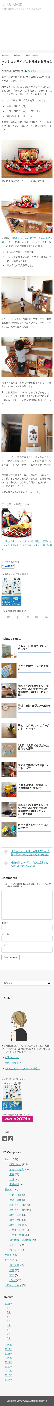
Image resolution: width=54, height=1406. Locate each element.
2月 (9, 1334)
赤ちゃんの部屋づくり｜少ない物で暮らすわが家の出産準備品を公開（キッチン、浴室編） (33, 809)
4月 (9, 1325)
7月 (9, 1312)
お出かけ (14, 1250)
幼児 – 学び (15, 1220)
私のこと (9, 1260)
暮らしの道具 (16, 1169)
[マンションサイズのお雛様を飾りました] (27, 616)
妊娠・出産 (15, 1195)
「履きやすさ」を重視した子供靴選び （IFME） (33, 787)
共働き (8, 1255)
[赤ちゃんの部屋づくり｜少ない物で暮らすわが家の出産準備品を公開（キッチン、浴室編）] (9, 809)
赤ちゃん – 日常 (17, 1205)
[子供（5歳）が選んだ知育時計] (9, 710)
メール (6, 934)
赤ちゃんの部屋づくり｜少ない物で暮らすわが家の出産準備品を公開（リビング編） (33, 690)
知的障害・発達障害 (20, 1240)
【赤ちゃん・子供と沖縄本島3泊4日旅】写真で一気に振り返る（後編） (30, 853)
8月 (9, 1308)
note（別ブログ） (14, 1063)
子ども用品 (31, 71)
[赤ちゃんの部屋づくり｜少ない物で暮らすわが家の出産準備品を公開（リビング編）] (9, 690)
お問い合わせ (12, 1057)
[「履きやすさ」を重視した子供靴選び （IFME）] (9, 789)
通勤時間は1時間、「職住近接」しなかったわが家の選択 (29, 864)
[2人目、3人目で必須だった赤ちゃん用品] (9, 750)
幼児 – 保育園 (16, 1225)
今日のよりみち (13, 1285)
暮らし (8, 1159)
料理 (11, 1179)
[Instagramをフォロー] (10, 1138)
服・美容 (14, 1265)
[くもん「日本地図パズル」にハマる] (9, 650)
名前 (5, 923)
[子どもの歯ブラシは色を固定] (9, 670)
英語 (11, 1275)
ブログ (13, 1280)
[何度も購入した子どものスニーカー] (9, 829)
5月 (9, 1321)
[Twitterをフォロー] (4, 1138)
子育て (8, 1189)
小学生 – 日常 (16, 1230)
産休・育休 (15, 1200)
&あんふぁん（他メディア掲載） (22, 1068)
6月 (9, 1316)
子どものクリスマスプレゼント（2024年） (33, 727)
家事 (11, 1174)
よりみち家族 (12, 4)
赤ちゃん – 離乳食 (19, 1210)
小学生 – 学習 (16, 1235)
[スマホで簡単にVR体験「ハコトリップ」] (9, 769)
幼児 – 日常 (15, 1215)
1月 (9, 1338)
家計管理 (14, 1184)
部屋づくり (15, 1164)
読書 (11, 1270)
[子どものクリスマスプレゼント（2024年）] (9, 730)
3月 (9, 1329)
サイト (5, 945)
